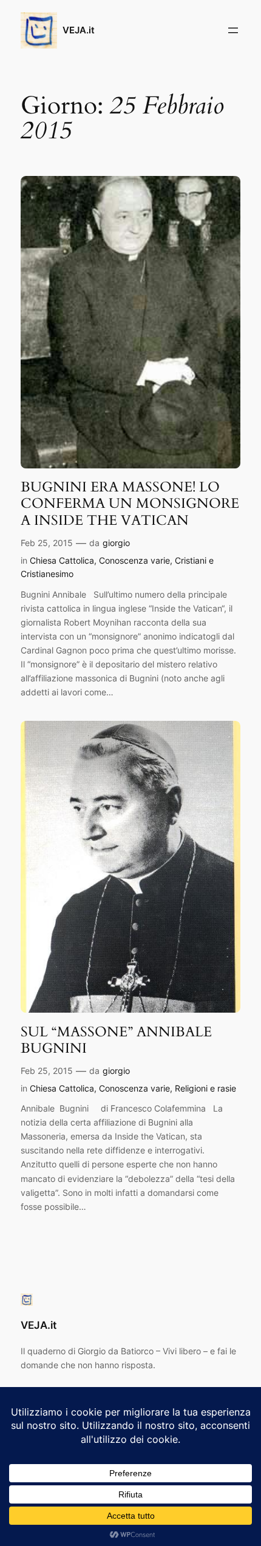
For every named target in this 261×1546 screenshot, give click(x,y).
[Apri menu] (233, 30)
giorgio (116, 543)
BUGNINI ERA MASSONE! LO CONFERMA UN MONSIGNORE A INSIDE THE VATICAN (130, 504)
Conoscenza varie (134, 560)
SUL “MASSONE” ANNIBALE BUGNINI (116, 1040)
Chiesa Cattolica (62, 560)
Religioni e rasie (205, 1088)
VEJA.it (79, 30)
